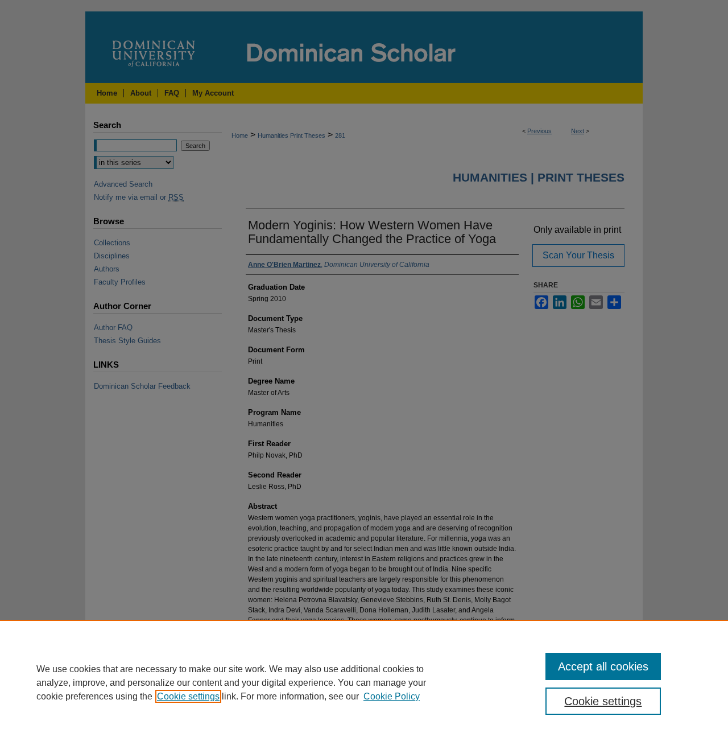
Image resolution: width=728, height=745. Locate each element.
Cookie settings (188, 696)
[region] (364, 682)
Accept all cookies (603, 666)
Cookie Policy (391, 696)
